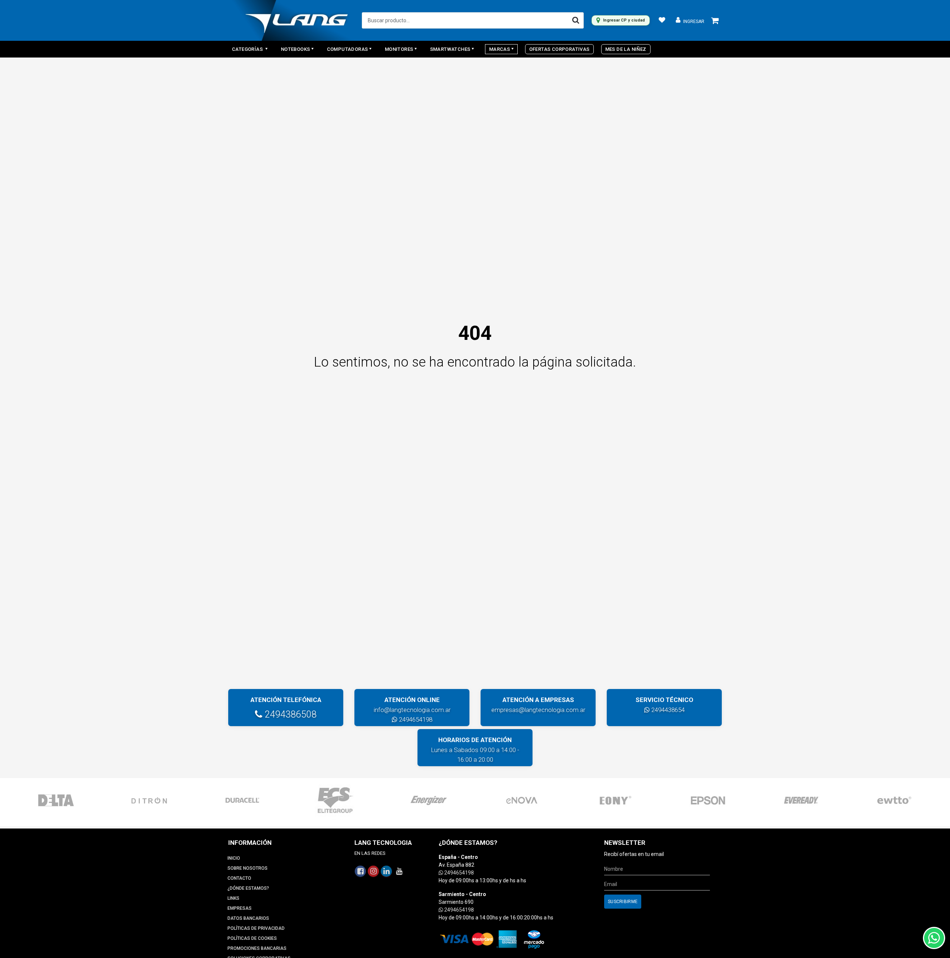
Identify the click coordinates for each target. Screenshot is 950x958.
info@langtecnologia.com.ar (412, 709)
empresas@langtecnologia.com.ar (538, 709)
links (233, 898)
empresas (239, 908)
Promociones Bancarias (256, 948)
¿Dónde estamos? (248, 888)
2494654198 (414, 719)
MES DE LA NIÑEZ (625, 49)
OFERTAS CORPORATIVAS (559, 49)
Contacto (239, 878)
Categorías (248, 49)
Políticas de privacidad (256, 928)
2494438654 (667, 709)
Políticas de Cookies (252, 938)
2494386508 (289, 714)
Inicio (233, 858)
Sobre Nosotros (247, 868)
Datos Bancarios (248, 918)
